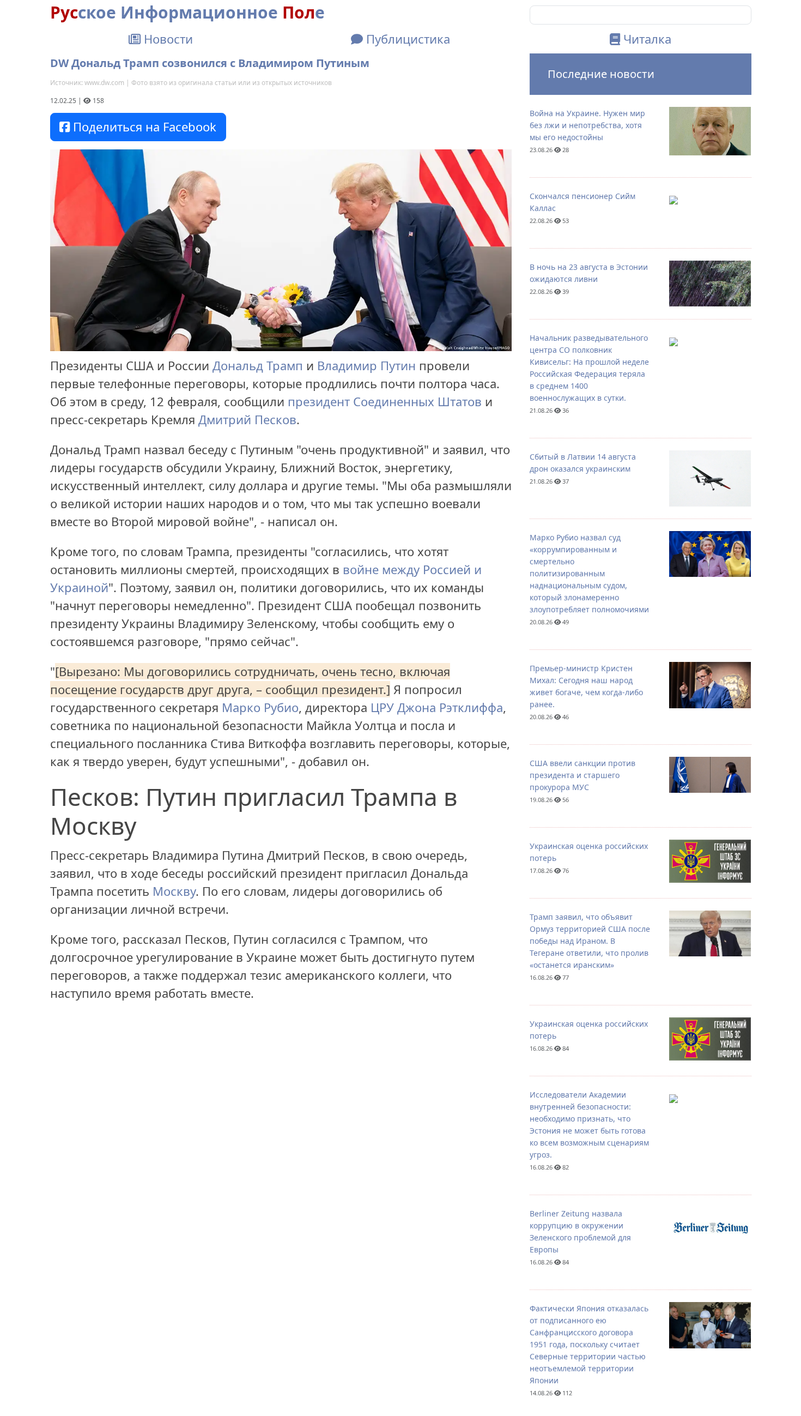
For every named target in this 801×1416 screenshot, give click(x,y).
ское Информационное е (187, 12)
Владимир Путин (366, 365)
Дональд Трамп (258, 365)
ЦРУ (382, 707)
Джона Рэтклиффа (450, 707)
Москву (174, 891)
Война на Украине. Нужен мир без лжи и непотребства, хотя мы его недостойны (587, 125)
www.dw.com (104, 82)
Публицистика (406, 39)
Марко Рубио (260, 707)
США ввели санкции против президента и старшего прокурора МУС (582, 775)
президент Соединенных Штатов (385, 401)
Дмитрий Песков (247, 419)
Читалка (645, 39)
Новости (167, 39)
